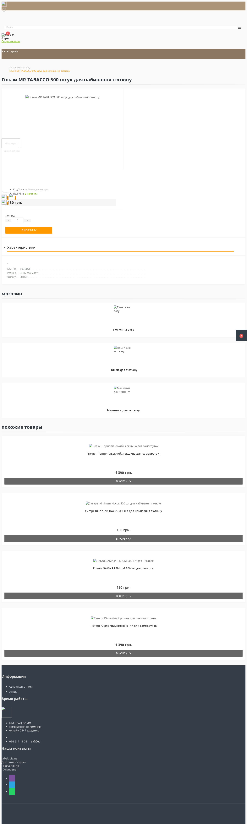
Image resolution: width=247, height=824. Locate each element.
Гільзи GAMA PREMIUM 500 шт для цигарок (123, 568)
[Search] (239, 28)
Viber (12, 778)
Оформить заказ (11, 41)
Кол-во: (10, 215)
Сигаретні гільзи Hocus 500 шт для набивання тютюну (123, 511)
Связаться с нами (21, 686)
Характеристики (21, 247)
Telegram (12, 784)
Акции (13, 692)
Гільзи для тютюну (19, 67)
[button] (241, 335)
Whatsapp (12, 791)
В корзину (28, 230)
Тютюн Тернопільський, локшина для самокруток (123, 453)
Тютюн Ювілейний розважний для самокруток (123, 626)
